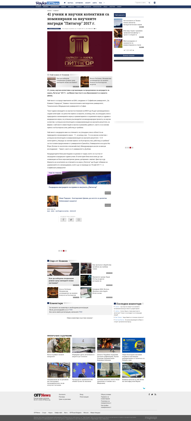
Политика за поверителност (106, 402)
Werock (85, 413)
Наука (70, 3)
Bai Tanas (118, 317)
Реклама (62, 397)
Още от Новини (59, 260)
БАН (48, 211)
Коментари (56, 303)
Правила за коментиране (105, 398)
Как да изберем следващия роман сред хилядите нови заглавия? (67, 80)
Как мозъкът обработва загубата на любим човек (101, 267)
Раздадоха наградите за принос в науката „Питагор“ (73, 187)
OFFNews (37, 413)
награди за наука (62, 211)
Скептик (112, 6)
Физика (45, 6)
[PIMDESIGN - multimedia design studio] (150, 419)
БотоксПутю (119, 320)
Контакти (62, 394)
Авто (95, 3)
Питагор (73, 211)
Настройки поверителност (106, 406)
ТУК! (80, 312)
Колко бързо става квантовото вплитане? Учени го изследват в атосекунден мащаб (128, 313)
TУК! (71, 310)
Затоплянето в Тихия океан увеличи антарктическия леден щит (132, 24)
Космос (38, 6)
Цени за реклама (65, 399)
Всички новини (128, 56)
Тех (100, 3)
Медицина (87, 6)
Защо (105, 6)
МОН (52, 211)
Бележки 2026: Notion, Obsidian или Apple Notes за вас (100, 291)
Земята (63, 6)
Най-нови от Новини (59, 74)
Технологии (97, 6)
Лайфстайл (58, 413)
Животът (71, 6)
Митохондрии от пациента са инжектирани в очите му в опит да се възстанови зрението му (132, 46)
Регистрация (84, 397)
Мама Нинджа (95, 413)
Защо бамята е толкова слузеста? (133, 317)
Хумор (119, 6)
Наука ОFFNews (54, 28)
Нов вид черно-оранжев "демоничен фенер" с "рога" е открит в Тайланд (132, 34)
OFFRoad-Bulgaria (75, 413)
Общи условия (106, 394)
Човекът (79, 6)
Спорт (87, 3)
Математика (55, 6)
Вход (81, 394)
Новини (55, 10)
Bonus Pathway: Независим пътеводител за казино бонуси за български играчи (100, 81)
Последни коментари (128, 303)
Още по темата (55, 173)
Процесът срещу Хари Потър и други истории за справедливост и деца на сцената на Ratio (101, 281)
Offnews (79, 3)
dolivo (117, 306)
